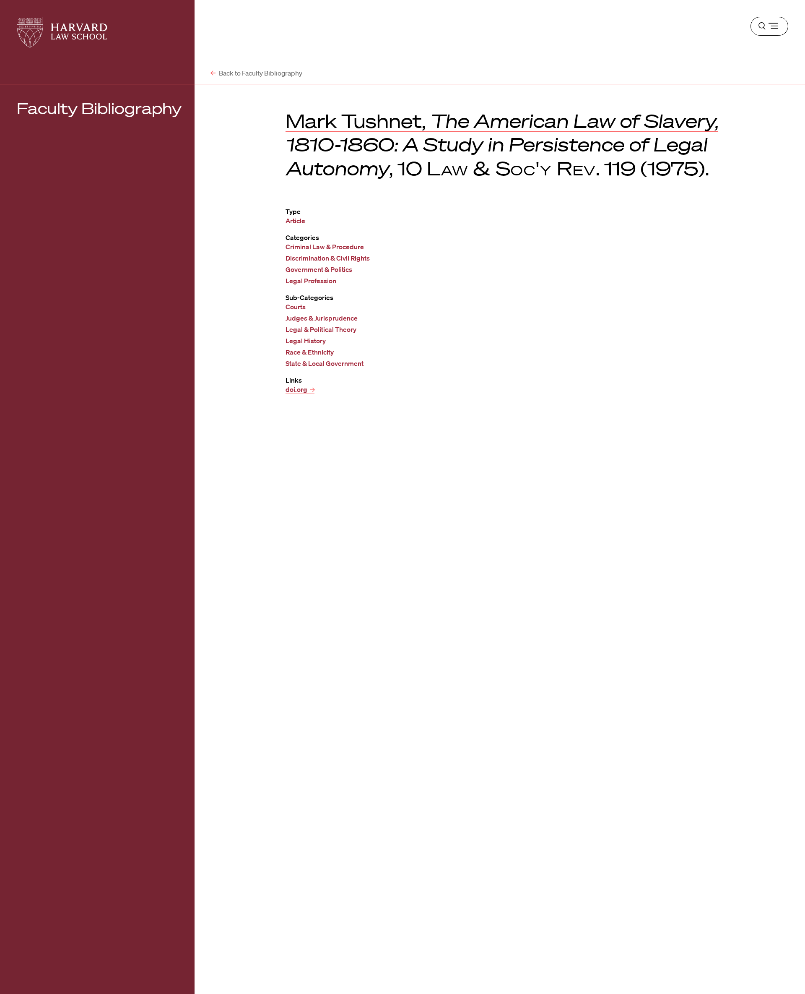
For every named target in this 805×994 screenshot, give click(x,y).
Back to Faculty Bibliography (260, 73)
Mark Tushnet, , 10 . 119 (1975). (502, 144)
